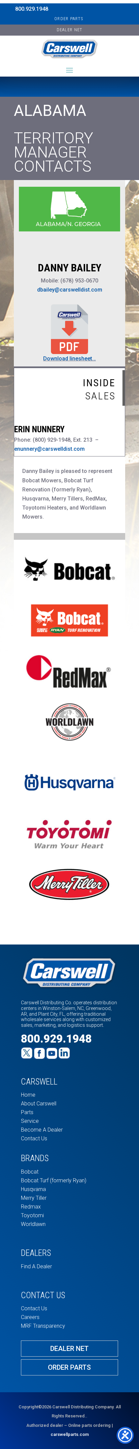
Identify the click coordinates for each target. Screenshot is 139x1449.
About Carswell (38, 1103)
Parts (27, 1112)
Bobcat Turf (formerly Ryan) (53, 1180)
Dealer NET (70, 29)
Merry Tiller (34, 1198)
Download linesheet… (69, 358)
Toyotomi (32, 1215)
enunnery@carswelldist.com (49, 449)
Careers (30, 1317)
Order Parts (68, 18)
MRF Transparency (43, 1326)
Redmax (31, 1206)
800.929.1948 (31, 9)
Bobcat (29, 1172)
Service (30, 1121)
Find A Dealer (36, 1266)
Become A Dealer (42, 1130)
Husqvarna (33, 1189)
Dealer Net (69, 1349)
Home (28, 1095)
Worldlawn (33, 1224)
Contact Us (34, 1138)
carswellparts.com (70, 1434)
